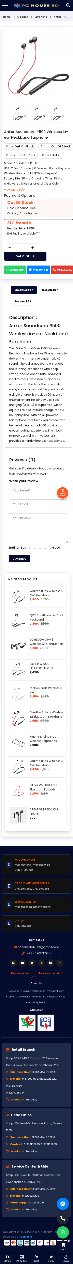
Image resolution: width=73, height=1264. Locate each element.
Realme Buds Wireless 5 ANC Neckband (46, 593)
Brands (37, 996)
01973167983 (49, 1144)
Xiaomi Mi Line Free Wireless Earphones (43, 739)
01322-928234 (15, 1093)
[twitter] (31, 963)
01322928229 (47, 1079)
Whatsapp (17, 269)
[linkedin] (50, 963)
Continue (19, 558)
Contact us (51, 996)
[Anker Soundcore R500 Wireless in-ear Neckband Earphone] (38, 66)
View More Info (14, 190)
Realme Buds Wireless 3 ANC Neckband (46, 763)
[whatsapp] (59, 963)
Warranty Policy (36, 1002)
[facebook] (13, 963)
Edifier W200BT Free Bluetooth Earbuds (43, 787)
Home (7, 17)
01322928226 (36, 1202)
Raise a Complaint (51, 973)
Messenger (40, 269)
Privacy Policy (56, 991)
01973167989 (32, 1144)
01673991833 (30, 1079)
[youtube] (22, 963)
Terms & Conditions (19, 996)
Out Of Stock (25, 256)
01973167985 (14, 1086)
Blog (63, 996)
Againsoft (25, 1237)
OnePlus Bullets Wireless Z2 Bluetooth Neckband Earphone (46, 716)
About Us (14, 991)
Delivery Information (34, 991)
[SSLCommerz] (36, 1243)
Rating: (14, 548)
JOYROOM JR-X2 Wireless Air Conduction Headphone (46, 644)
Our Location (21, 973)
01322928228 (30, 1196)
